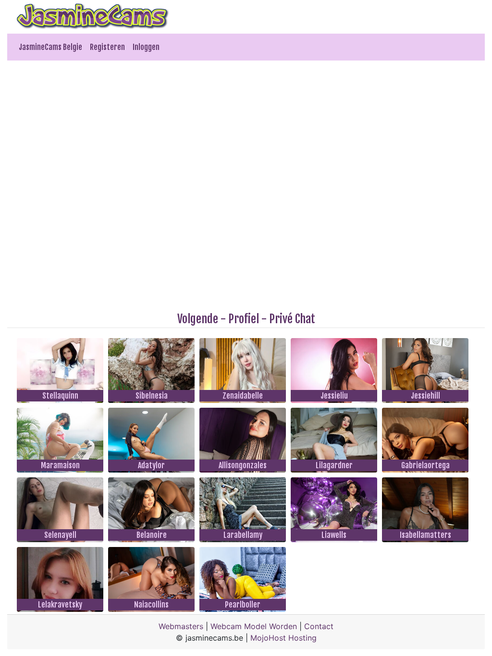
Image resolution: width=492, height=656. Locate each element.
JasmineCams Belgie (50, 47)
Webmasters (181, 626)
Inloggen (146, 47)
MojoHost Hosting (283, 638)
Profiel (243, 319)
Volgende (197, 319)
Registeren (107, 47)
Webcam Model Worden (253, 626)
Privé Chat (292, 319)
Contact (318, 626)
